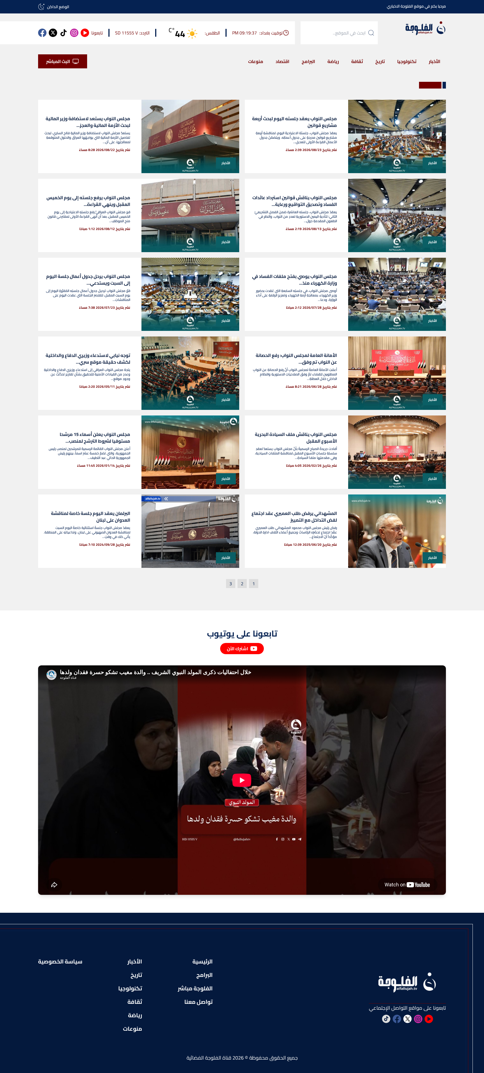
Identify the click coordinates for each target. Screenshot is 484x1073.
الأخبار (434, 61)
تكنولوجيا (406, 61)
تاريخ (380, 61)
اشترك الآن (237, 648)
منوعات (255, 61)
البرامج (308, 61)
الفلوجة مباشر (195, 988)
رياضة (333, 61)
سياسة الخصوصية (60, 961)
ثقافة (357, 61)
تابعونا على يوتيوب (242, 633)
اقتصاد (282, 61)
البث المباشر (58, 61)
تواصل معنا (198, 1002)
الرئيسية (202, 961)
